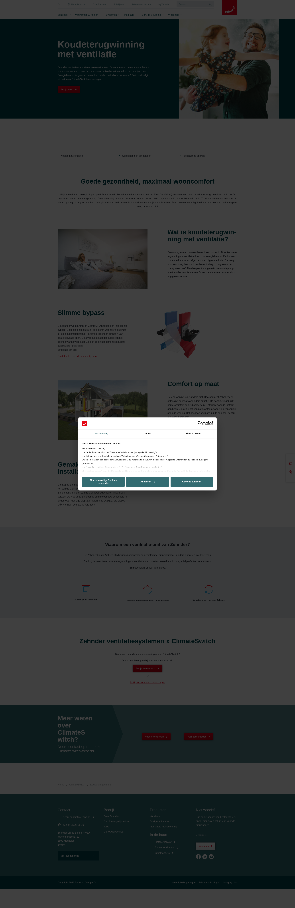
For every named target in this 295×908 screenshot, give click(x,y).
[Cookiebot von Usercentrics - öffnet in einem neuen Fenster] (199, 423)
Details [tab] (147, 433)
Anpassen (145, 481)
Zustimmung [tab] (101, 433)
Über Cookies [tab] (193, 433)
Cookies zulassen (191, 481)
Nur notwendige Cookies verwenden (103, 481)
